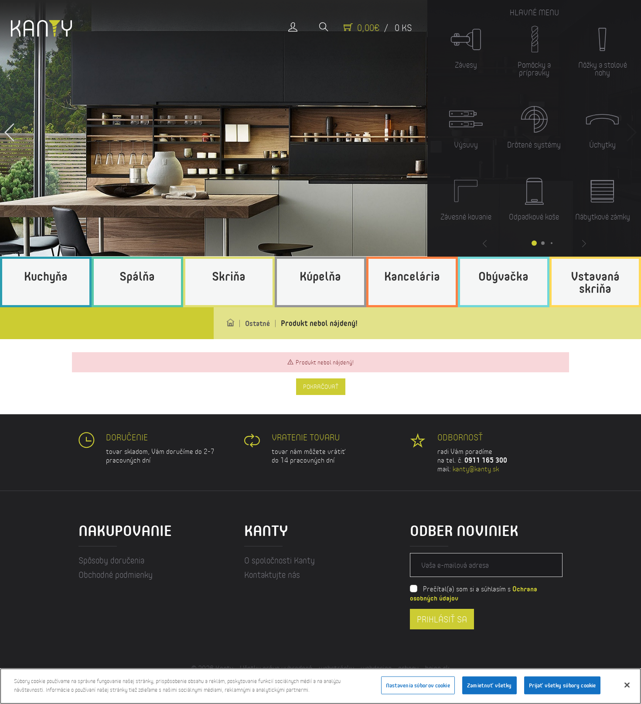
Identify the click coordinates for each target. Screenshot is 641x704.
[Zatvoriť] (627, 684)
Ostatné (257, 323)
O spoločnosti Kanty (279, 560)
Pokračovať (320, 386)
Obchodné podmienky (115, 574)
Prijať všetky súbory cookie (562, 685)
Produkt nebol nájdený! (319, 323)
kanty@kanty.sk (476, 469)
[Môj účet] (293, 27)
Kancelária (412, 276)
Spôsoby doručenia (111, 560)
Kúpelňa (320, 276)
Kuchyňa (46, 276)
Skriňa (228, 276)
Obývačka (503, 276)
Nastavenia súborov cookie (418, 685)
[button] (10, 128)
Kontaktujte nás (272, 574)
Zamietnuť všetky (489, 685)
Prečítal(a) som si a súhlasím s (473, 593)
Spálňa (137, 276)
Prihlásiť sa (442, 618)
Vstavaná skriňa (595, 282)
